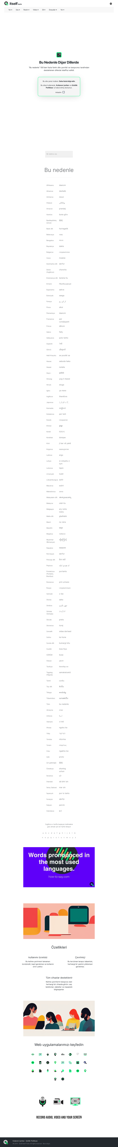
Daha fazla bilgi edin (67, 81)
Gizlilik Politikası (31, 1141)
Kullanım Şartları (62, 85)
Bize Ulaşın (46, 1143)
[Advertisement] (59, 30)
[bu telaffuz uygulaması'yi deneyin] (59, 867)
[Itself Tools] (59, 1108)
